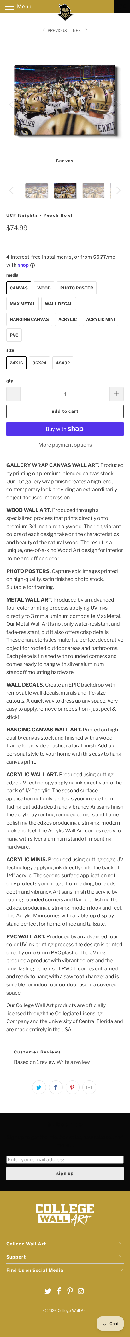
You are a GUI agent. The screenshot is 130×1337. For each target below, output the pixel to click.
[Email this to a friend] (89, 1087)
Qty (9, 380)
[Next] (117, 104)
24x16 (16, 362)
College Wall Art (72, 1310)
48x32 (63, 362)
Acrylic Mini (100, 319)
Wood (44, 287)
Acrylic (67, 319)
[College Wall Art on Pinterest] (70, 1291)
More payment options (65, 445)
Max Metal (22, 303)
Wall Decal (59, 303)
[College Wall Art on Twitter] (48, 1291)
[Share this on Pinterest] (73, 1087)
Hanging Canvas (29, 319)
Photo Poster (76, 287)
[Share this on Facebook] (56, 1087)
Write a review (73, 1062)
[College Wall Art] (65, 6)
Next (78, 30)
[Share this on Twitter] (39, 1087)
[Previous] (12, 104)
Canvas (19, 287)
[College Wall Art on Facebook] (59, 1291)
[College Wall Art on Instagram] (81, 1291)
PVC (14, 334)
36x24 (39, 362)
